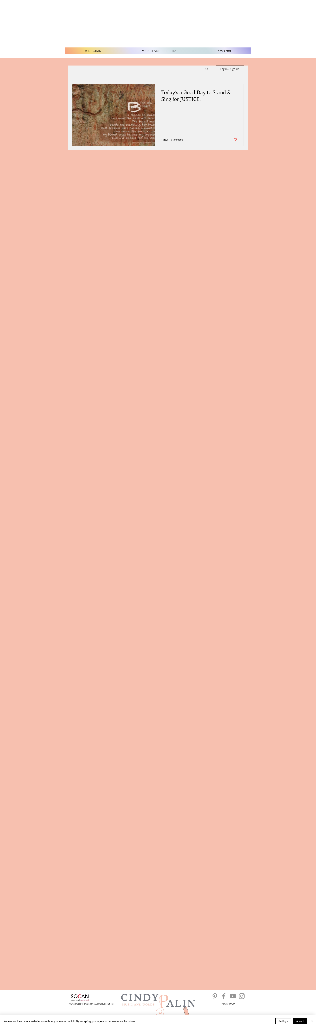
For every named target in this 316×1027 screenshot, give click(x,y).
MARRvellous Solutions (104, 1004)
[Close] (311, 1021)
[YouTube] (233, 996)
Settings (283, 1021)
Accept (300, 1021)
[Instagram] (242, 996)
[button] (206, 69)
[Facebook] (224, 996)
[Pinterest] (215, 996)
